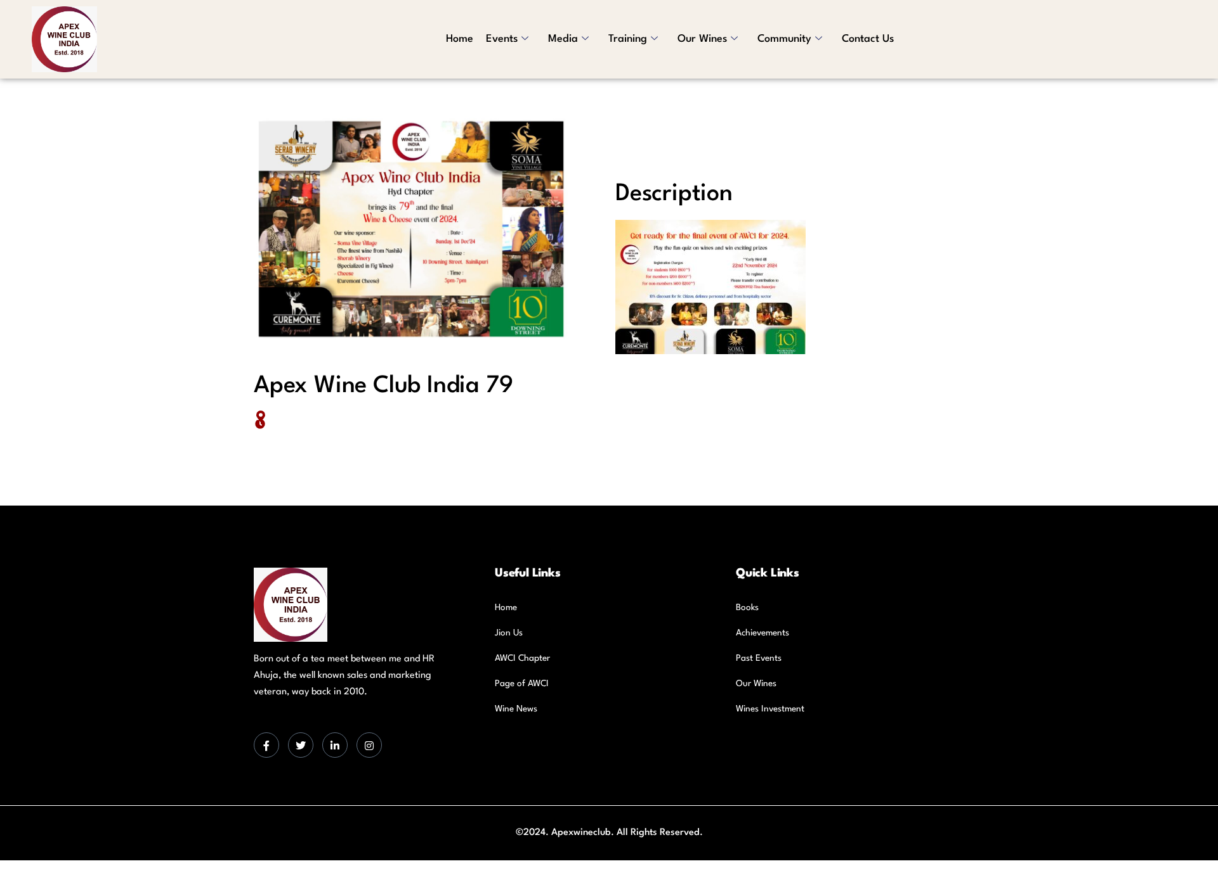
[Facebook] (266, 745)
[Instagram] (369, 745)
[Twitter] (300, 745)
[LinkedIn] (335, 745)
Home (459, 39)
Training (627, 39)
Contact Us (868, 39)
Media (563, 39)
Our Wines (702, 39)
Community (784, 39)
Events (502, 39)
